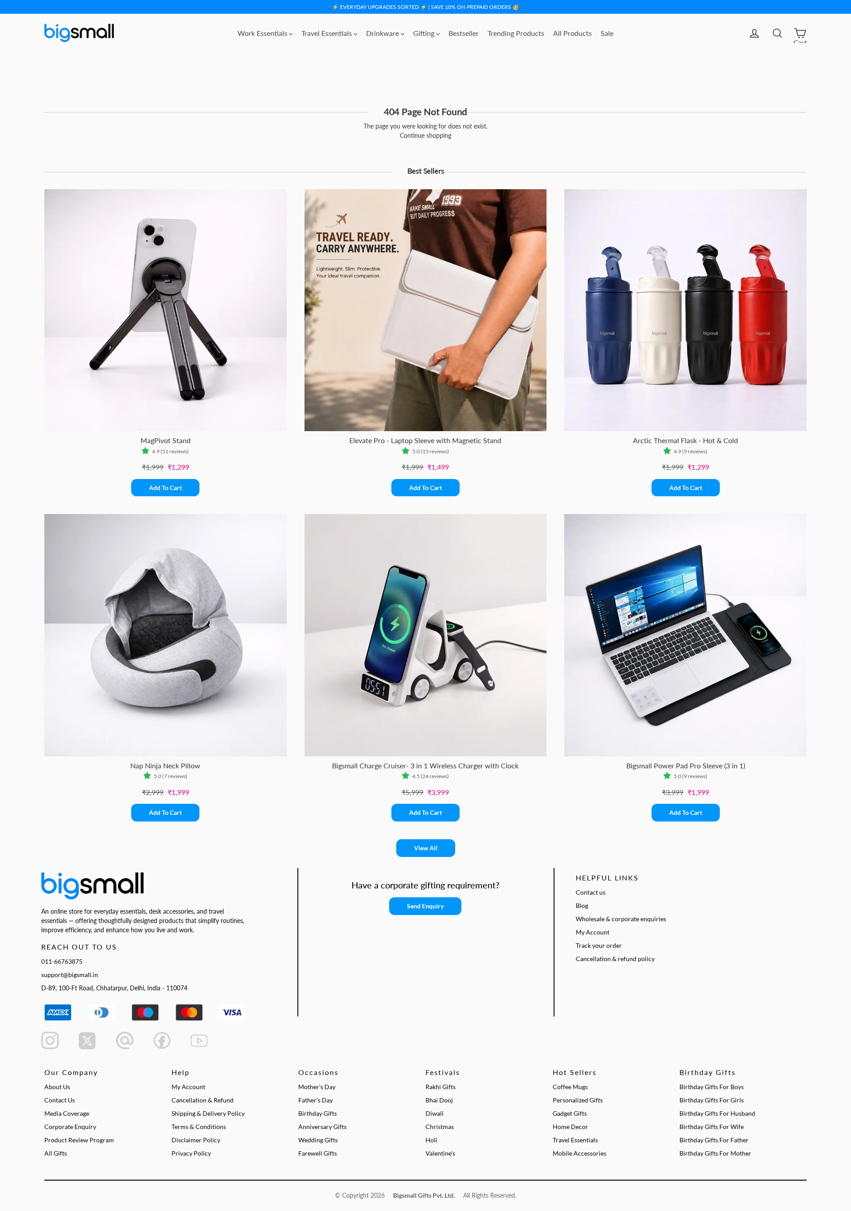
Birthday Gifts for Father (714, 1140)
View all (425, 848)
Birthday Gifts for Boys (711, 1086)
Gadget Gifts (570, 1113)
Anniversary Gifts (322, 1126)
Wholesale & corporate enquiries (621, 919)
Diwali (435, 1113)
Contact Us (59, 1100)
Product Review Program (79, 1140)
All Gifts (55, 1153)
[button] (147, 451)
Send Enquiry (425, 906)
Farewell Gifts (317, 1153)
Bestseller (464, 33)
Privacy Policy (191, 1153)
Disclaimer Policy (196, 1140)
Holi (431, 1140)
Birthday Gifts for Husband (717, 1113)
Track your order (599, 945)
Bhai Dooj (439, 1100)
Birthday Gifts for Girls (711, 1100)
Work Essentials (263, 33)
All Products (572, 33)
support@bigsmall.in (69, 974)
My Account (592, 932)
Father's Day (315, 1100)
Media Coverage (66, 1113)
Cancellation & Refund (203, 1100)
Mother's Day (317, 1086)
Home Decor (570, 1126)
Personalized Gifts (578, 1100)
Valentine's (440, 1153)
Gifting (424, 33)
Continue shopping (425, 135)
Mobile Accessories (579, 1153)
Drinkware (383, 33)
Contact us (590, 892)
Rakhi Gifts (441, 1086)
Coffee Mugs (570, 1086)
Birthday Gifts (317, 1113)
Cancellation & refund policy (615, 958)
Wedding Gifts (318, 1140)
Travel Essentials (327, 33)
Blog (582, 905)
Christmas (440, 1126)
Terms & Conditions (199, 1126)
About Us (57, 1086)
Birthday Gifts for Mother (715, 1153)
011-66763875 (61, 961)
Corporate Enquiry (70, 1126)
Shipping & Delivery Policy (208, 1113)
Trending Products (516, 33)
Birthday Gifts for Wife (711, 1126)
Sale (607, 33)
